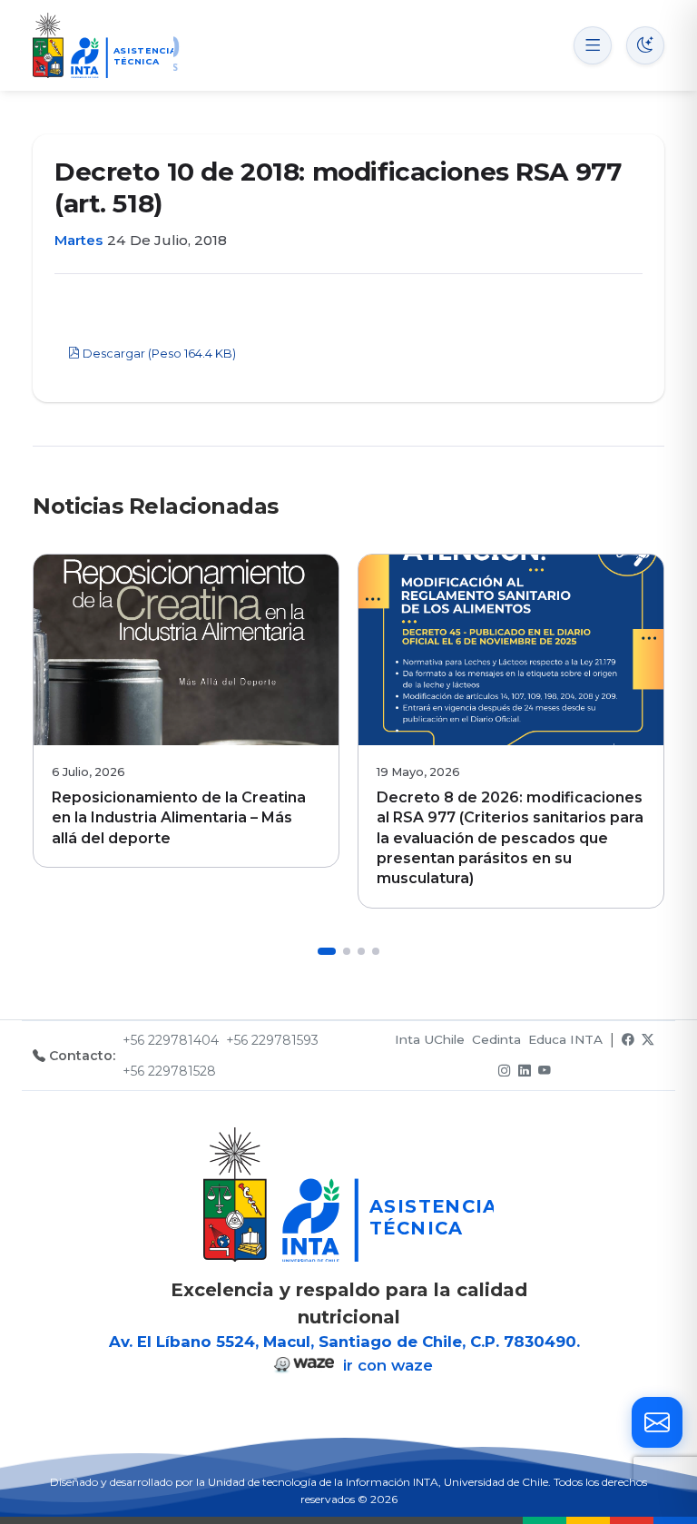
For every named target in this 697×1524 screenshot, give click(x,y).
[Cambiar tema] (645, 45)
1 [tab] (327, 951)
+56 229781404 (171, 1040)
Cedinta (496, 1039)
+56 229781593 (272, 1040)
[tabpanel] (186, 711)
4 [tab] (375, 951)
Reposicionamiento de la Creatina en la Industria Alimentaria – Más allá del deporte (179, 818)
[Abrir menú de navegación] (593, 45)
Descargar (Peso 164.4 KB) (158, 353)
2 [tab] (346, 951)
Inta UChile (430, 1039)
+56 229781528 (169, 1071)
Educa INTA (565, 1039)
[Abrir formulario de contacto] (657, 1422)
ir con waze (386, 1365)
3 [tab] (361, 951)
